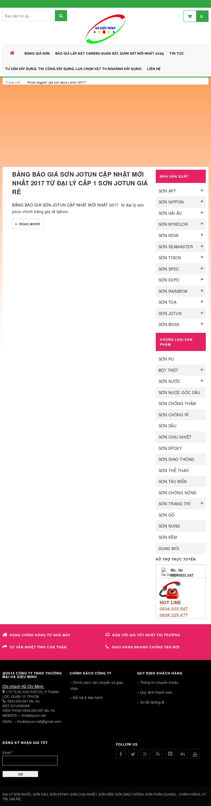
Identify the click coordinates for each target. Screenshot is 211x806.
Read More (29, 224)
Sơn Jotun (170, 313)
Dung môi (169, 548)
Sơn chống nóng (178, 492)
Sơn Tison (170, 257)
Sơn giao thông (177, 459)
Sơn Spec (169, 269)
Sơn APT (167, 191)
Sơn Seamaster (176, 246)
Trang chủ (12, 82)
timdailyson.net (34, 715)
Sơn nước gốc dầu (179, 392)
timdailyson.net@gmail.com (39, 721)
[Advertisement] (105, 125)
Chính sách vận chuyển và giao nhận (96, 685)
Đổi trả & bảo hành (87, 697)
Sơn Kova (169, 235)
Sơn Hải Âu (170, 213)
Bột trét (169, 370)
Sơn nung (169, 526)
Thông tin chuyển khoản (159, 682)
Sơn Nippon (171, 202)
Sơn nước (170, 381)
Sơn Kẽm (168, 537)
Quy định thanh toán (156, 692)
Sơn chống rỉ (174, 414)
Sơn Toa (168, 302)
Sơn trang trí (175, 503)
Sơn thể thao (174, 470)
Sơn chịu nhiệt (175, 437)
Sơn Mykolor (173, 224)
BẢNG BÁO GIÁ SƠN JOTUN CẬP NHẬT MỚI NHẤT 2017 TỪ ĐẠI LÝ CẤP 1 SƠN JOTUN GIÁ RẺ (80, 183)
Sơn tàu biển (173, 481)
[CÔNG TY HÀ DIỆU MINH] (105, 28)
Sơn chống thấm (177, 403)
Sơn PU (166, 359)
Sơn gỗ (167, 515)
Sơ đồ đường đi (152, 702)
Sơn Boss (169, 324)
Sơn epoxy (170, 448)
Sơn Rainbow (173, 291)
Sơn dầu (168, 425)
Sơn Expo (169, 280)
